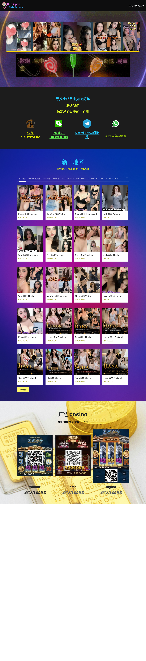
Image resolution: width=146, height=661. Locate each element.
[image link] (73, 65)
